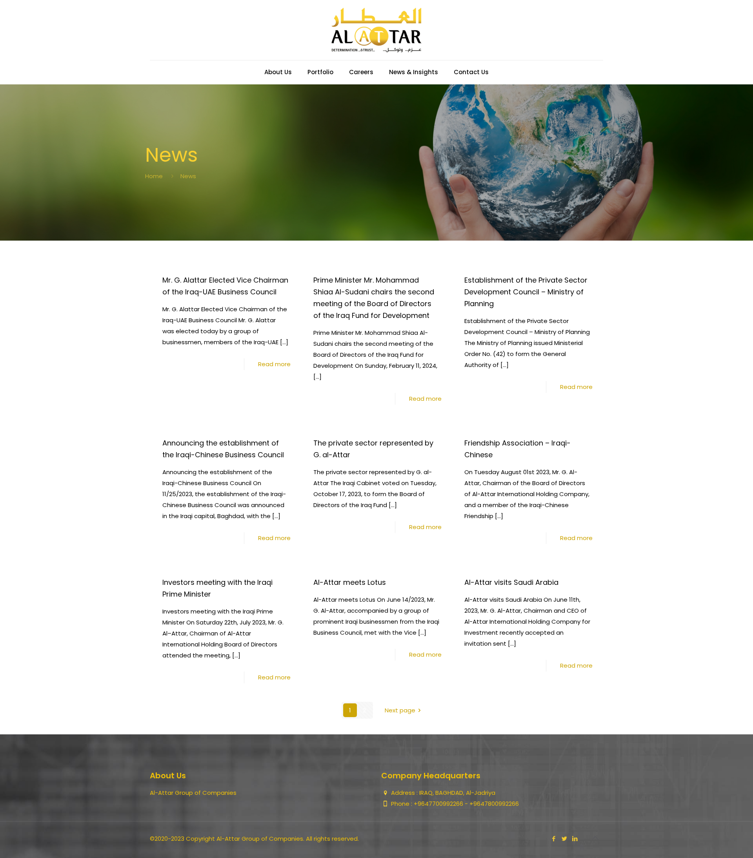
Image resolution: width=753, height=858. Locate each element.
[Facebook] (553, 838)
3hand (181, 265)
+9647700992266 (439, 804)
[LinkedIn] (575, 838)
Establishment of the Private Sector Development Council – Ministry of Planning (525, 292)
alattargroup (342, 265)
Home (154, 176)
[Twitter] (564, 838)
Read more (274, 364)
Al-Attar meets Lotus (349, 582)
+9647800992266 (494, 804)
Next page (400, 710)
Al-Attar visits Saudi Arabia (511, 582)
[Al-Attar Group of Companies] (376, 30)
